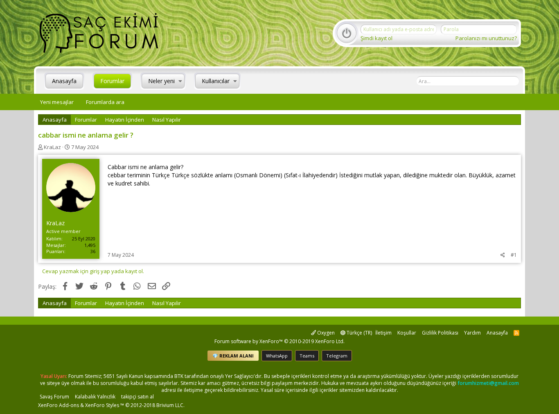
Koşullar (406, 332)
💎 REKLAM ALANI (233, 356)
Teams (307, 356)
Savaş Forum (54, 396)
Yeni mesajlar (57, 102)
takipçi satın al (137, 396)
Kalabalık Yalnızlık (95, 396)
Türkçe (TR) (358, 332)
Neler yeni (161, 81)
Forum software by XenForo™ (279, 341)
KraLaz (52, 147)
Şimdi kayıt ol (376, 38)
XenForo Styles (102, 405)
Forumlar (112, 81)
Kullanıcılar (216, 81)
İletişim (383, 332)
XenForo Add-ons (58, 405)
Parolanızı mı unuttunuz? (486, 38)
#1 (514, 254)
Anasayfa (64, 81)
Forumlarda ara (105, 102)
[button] (180, 81)
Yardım (472, 332)
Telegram (336, 356)
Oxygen (325, 332)
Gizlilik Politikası (440, 332)
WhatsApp (277, 356)
